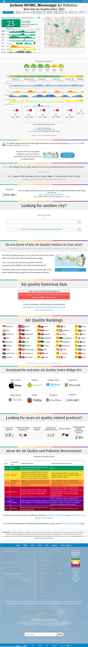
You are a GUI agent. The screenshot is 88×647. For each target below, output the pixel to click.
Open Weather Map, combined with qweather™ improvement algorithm (50, 570)
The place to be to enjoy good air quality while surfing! (50, 594)
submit (60, 634)
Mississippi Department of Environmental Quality (43, 612)
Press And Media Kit (9, 558)
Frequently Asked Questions (15, 574)
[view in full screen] (39, 18)
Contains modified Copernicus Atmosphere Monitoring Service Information (49, 578)
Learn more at (67, 155)
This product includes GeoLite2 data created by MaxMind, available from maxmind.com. (50, 562)
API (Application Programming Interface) (15, 585)
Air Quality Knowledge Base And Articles (15, 566)
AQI (11, 18)
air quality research (11, 562)
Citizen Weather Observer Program (46, 573)
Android (34, 380)
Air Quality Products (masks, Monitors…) (15, 583)
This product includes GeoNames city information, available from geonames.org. (51, 566)
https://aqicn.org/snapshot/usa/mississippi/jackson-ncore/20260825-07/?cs (44, 179)
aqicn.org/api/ (65, 196)
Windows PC (72, 380)
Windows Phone (53, 380)
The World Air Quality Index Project (75, 554)
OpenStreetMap (74, 47)
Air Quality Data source (10, 578)
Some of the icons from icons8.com (46, 586)
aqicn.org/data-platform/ (44, 310)
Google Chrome (15, 395)
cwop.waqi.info (40, 575)
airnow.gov (24, 145)
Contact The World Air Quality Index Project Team (16, 556)
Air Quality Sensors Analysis (12, 570)
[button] (56, 26)
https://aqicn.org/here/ (44, 172)
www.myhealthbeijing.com (70, 524)
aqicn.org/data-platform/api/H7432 (51, 195)
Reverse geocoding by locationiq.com (47, 588)
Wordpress (53, 395)
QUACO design (40, 597)
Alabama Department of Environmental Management (43, 617)
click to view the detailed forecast (44, 135)
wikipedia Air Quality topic (55, 515)
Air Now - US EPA (43, 614)
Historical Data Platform (10, 586)
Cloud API (72, 394)
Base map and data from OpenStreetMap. (48, 591)
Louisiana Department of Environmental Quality (44, 615)
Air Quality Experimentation (12, 568)
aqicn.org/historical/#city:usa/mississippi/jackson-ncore (43, 307)
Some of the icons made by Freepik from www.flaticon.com (48, 582)
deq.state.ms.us (74, 143)
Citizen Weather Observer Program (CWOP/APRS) (44, 610)
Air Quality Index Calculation (12, 579)
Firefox (34, 395)
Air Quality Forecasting (10, 581)
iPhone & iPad (15, 380)
